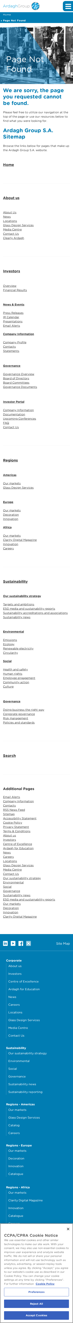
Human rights (12, 673)
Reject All (36, 1303)
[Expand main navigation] (68, 6)
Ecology (8, 644)
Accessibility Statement (19, 818)
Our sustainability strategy (22, 596)
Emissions (10, 640)
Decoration (11, 514)
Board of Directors (16, 378)
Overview (9, 285)
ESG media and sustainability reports (29, 608)
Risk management (15, 718)
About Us (9, 212)
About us (11, 198)
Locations (10, 221)
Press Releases (13, 312)
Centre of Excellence (17, 844)
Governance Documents (20, 387)
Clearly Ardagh (13, 238)
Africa (7, 527)
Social (7, 661)
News (7, 216)
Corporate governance (19, 714)
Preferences (36, 1292)
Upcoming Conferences (19, 418)
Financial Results (15, 290)
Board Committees (16, 382)
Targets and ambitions (18, 604)
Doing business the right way (23, 709)
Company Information (18, 334)
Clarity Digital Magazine (20, 539)
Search (9, 755)
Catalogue (15, 1174)
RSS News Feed (14, 809)
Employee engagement (19, 678)
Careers (8, 548)
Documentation (14, 414)
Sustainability (15, 581)
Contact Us (11, 233)
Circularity (10, 652)
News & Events (13, 304)
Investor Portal (13, 401)
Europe (8, 502)
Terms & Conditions (16, 831)
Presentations (13, 321)
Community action (16, 682)
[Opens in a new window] (5, 943)
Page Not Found (14, 20)
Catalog (14, 1125)
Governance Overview (18, 374)
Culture (8, 686)
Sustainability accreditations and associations (35, 613)
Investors (11, 271)
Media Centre (12, 229)
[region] (36, 1273)
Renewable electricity (18, 648)
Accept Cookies (36, 1315)
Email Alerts (11, 325)
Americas (9, 475)
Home (7, 14)
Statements (11, 351)
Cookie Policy (12, 822)
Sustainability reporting (25, 1092)
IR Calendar (11, 317)
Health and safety (15, 669)
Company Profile (14, 342)
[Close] (68, 1229)
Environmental (13, 631)
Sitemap (9, 814)
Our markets (12, 483)
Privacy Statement (16, 827)
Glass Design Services (18, 225)
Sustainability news (16, 617)
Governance (11, 365)
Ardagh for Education (18, 848)
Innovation (10, 519)
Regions (10, 460)
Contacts (9, 346)
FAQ (6, 423)
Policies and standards (19, 722)
